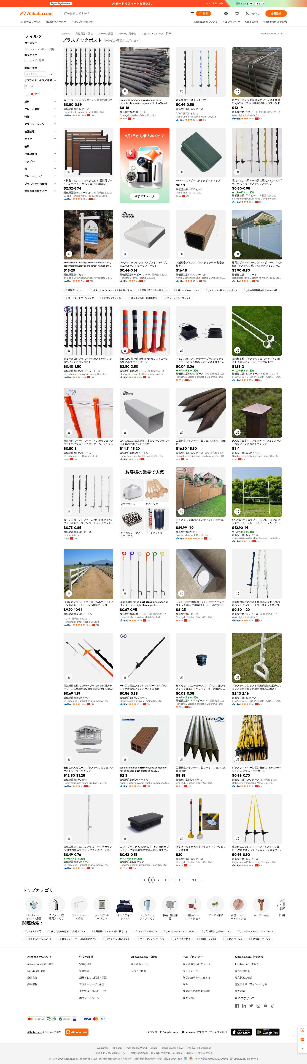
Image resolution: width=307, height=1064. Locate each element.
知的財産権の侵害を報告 (196, 991)
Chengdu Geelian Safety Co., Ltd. (138, 115)
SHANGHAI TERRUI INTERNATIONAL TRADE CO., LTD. (257, 376)
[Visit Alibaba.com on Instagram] (258, 1006)
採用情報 (32, 984)
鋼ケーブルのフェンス (188, 290)
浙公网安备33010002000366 (211, 1058)
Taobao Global (168, 1047)
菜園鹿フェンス (75, 290)
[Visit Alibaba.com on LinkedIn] (244, 1006)
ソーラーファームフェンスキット (257, 931)
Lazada (153, 1047)
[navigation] (40, 457)
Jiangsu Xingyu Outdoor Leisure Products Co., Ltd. (257, 538)
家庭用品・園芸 (84, 33)
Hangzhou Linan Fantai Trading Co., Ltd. (141, 456)
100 (194, 880)
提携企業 (240, 991)
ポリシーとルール (89, 997)
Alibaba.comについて (39, 956)
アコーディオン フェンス (152, 939)
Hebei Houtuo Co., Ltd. (188, 192)
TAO (181, 1047)
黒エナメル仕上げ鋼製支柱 (144, 298)
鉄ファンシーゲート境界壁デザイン (79, 939)
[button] (192, 13)
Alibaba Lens (34, 1032)
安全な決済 (85, 964)
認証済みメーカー (141, 964)
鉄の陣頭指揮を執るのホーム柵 (262, 290)
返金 (185, 984)
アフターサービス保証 (91, 984)
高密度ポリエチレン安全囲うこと (112, 931)
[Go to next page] (201, 880)
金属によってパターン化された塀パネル (112, 290)
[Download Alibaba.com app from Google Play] (268, 1032)
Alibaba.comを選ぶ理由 (40, 964)
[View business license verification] (185, 1058)
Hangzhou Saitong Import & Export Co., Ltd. (199, 376)
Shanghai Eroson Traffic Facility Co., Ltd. (141, 374)
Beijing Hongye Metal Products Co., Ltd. (85, 195)
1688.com (117, 1047)
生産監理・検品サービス (93, 991)
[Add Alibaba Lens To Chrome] (76, 1032)
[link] (302, 1030)
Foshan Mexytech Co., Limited (192, 535)
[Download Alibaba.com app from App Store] (241, 1032)
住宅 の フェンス (235, 939)
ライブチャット (191, 970)
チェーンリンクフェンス (179, 298)
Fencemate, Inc (72, 535)
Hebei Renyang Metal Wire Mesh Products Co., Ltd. (257, 277)
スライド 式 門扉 (182, 939)
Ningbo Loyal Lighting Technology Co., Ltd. (255, 456)
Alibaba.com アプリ (193, 1032)
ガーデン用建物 (127, 33)
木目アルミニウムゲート (40, 939)
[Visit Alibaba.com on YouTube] (265, 1006)
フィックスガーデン (147, 931)
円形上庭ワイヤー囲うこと (155, 290)
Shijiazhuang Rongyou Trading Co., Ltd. (85, 374)
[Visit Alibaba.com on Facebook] (237, 1006)
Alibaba (66, 33)
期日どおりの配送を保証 (93, 977)
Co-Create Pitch (36, 970)
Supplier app (170, 1032)
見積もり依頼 (138, 970)
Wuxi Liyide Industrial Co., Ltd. (248, 115)
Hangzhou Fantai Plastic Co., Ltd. (137, 277)
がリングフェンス (112, 298)
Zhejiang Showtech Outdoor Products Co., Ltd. (88, 277)
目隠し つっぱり (208, 939)
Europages (205, 1047)
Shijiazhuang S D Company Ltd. (80, 456)
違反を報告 (189, 997)
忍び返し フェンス (261, 939)
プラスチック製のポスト (118, 939)
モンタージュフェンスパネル (181, 931)
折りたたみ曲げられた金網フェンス (68, 931)
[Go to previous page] (144, 880)
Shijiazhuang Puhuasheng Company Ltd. (254, 198)
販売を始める (242, 970)
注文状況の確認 (243, 977)
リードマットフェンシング (81, 298)
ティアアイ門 (34, 931)
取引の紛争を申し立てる (196, 977)
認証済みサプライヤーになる (251, 984)
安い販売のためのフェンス (218, 931)
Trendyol (191, 1047)
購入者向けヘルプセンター (198, 964)
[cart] (237, 14)
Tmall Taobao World (136, 1047)
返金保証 (84, 970)
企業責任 (32, 977)
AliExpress (103, 1047)
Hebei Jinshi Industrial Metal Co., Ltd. (84, 112)
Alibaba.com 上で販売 (247, 964)
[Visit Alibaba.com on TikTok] (272, 1006)
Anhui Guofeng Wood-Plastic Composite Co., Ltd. (201, 277)
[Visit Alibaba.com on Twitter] (251, 1006)
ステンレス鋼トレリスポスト (223, 290)
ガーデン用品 (105, 33)
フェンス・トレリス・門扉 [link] (156, 33)
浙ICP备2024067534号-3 (244, 1058)
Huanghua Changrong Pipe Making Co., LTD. (200, 456)
